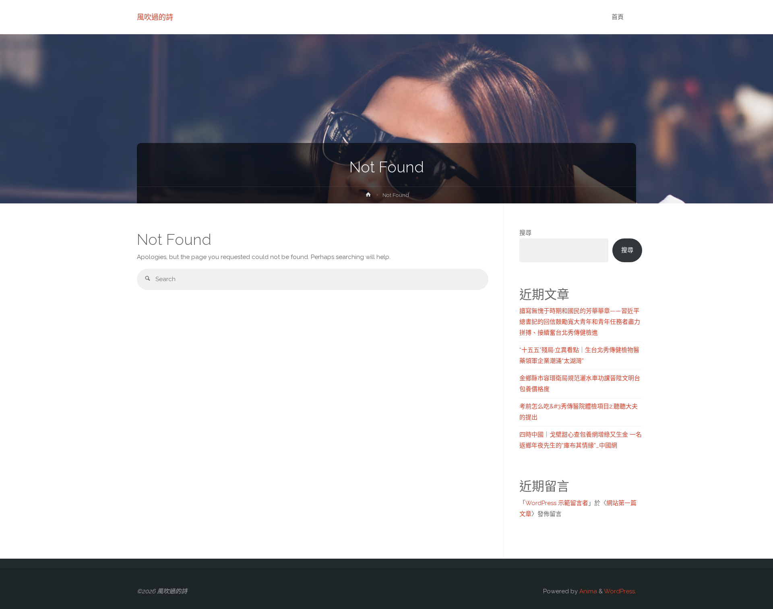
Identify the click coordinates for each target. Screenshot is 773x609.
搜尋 (525, 232)
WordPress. (620, 591)
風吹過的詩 (155, 17)
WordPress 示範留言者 (556, 503)
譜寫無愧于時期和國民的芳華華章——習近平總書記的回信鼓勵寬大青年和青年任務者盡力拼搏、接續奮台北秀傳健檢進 (579, 321)
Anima (587, 591)
